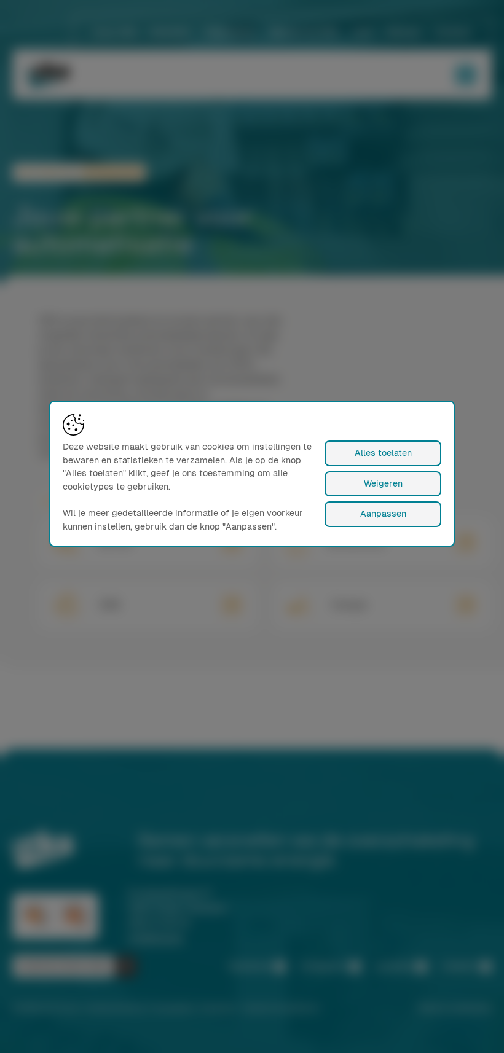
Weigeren (383, 483)
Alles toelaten (383, 453)
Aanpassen (383, 514)
